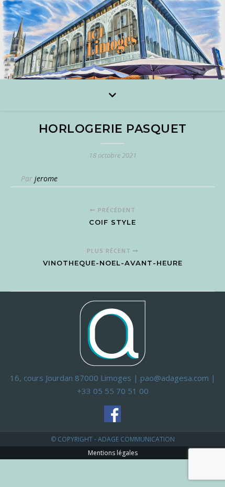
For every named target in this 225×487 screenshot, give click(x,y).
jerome (46, 178)
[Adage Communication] (112, 333)
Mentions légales (113, 452)
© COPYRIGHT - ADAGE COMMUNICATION (113, 439)
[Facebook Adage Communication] (112, 413)
